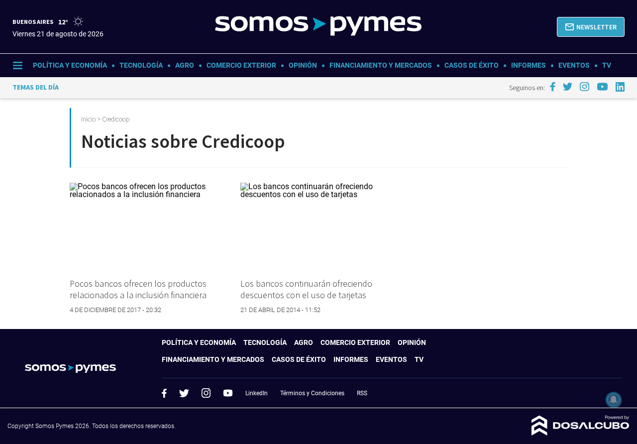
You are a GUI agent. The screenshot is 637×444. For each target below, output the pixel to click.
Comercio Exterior (241, 65)
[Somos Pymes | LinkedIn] (620, 87)
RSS (362, 393)
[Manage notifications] (614, 400)
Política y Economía (70, 65)
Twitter (184, 393)
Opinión (303, 65)
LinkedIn (256, 393)
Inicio (88, 118)
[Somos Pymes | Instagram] (584, 86)
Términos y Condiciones (312, 393)
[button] (591, 27)
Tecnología (141, 65)
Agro (184, 65)
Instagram (206, 392)
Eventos (574, 65)
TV (606, 65)
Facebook (164, 393)
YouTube (228, 393)
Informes (528, 65)
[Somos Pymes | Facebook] (552, 86)
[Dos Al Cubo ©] (580, 433)
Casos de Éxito (471, 65)
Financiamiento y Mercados (380, 65)
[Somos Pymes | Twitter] (568, 87)
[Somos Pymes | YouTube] (602, 87)
